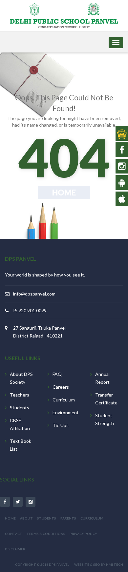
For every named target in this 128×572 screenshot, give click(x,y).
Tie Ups (61, 425)
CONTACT (13, 534)
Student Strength (104, 419)
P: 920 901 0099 (30, 310)
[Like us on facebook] (121, 149)
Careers (61, 387)
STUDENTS (46, 518)
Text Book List (20, 445)
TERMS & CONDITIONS (46, 534)
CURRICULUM (91, 518)
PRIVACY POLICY (83, 534)
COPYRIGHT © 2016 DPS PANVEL (42, 564)
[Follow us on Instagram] (121, 166)
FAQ (57, 374)
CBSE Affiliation (20, 424)
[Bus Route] (122, 133)
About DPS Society (21, 378)
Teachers (19, 395)
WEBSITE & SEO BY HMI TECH (98, 564)
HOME (10, 518)
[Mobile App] (121, 182)
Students (19, 407)
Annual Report (102, 378)
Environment (66, 412)
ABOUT (26, 518)
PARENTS (68, 518)
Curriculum (64, 399)
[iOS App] (121, 199)
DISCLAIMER (15, 549)
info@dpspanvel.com (34, 293)
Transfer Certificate (106, 398)
